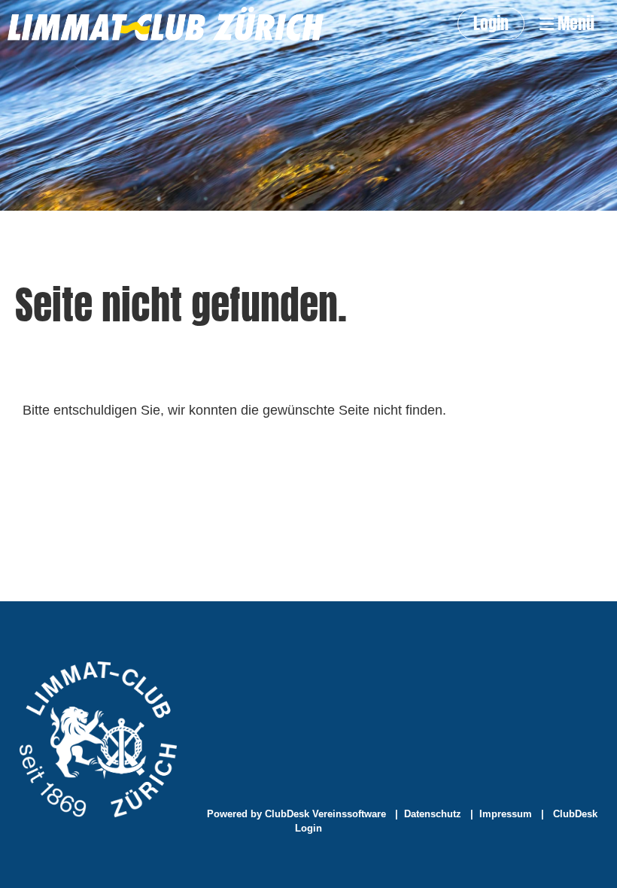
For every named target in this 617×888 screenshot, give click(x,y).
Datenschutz (432, 814)
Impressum (505, 814)
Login (491, 23)
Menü (574, 23)
